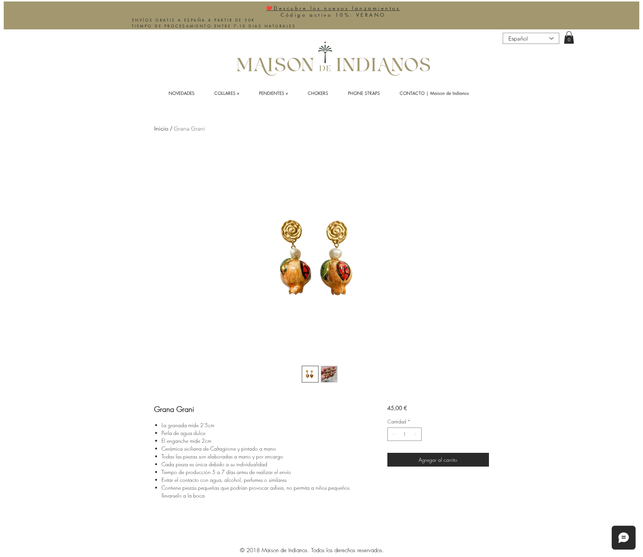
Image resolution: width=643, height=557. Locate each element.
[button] (569, 37)
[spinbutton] (404, 434)
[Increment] (416, 434)
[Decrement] (392, 434)
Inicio (161, 128)
